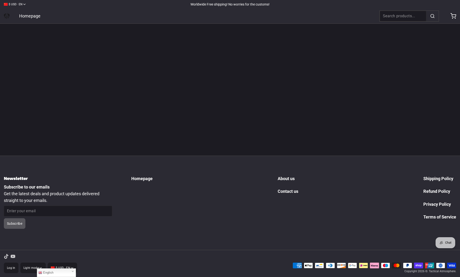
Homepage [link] (29, 15)
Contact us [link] (288, 191)
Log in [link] (11, 268)
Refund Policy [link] (436, 191)
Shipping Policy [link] (438, 178)
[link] (7, 16)
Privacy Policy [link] (437, 204)
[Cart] (451, 16)
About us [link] (286, 178)
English (47, 272)
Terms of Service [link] (439, 216)
